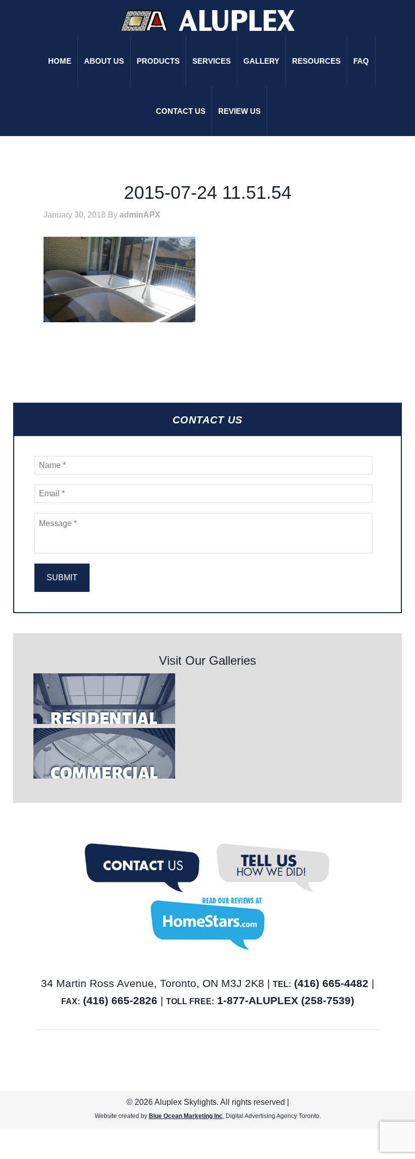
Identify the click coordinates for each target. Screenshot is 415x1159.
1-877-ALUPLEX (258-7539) (285, 1000)
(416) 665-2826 (120, 1000)
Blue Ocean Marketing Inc (186, 1116)
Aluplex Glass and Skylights (207, 20)
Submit (62, 577)
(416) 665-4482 (331, 983)
